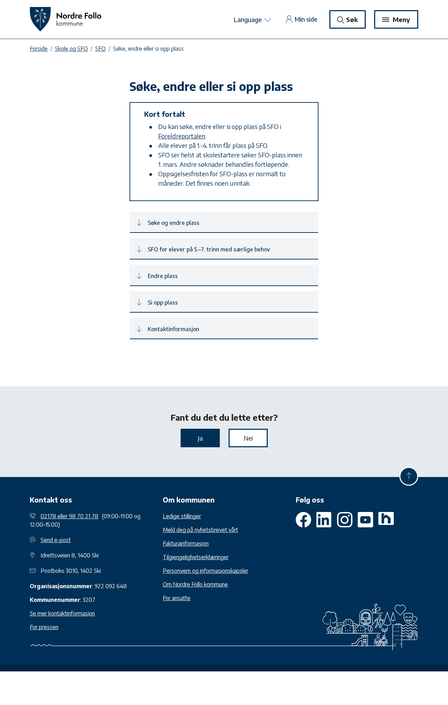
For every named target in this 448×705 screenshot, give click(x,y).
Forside (39, 48)
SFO (100, 48)
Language (248, 19)
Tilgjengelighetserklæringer (196, 557)
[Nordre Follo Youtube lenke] (344, 519)
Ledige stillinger (182, 516)
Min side (306, 19)
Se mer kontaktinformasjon (62, 613)
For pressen (44, 627)
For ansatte (176, 597)
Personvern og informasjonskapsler (205, 570)
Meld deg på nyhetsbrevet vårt (200, 529)
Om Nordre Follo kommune (195, 584)
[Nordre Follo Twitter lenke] (324, 519)
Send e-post (56, 539)
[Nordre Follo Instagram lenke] (365, 519)
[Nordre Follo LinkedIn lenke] (386, 519)
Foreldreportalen (181, 136)
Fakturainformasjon (186, 543)
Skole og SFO (71, 48)
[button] (224, 222)
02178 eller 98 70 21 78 (69, 516)
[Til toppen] (408, 476)
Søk (352, 19)
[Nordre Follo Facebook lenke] (303, 519)
